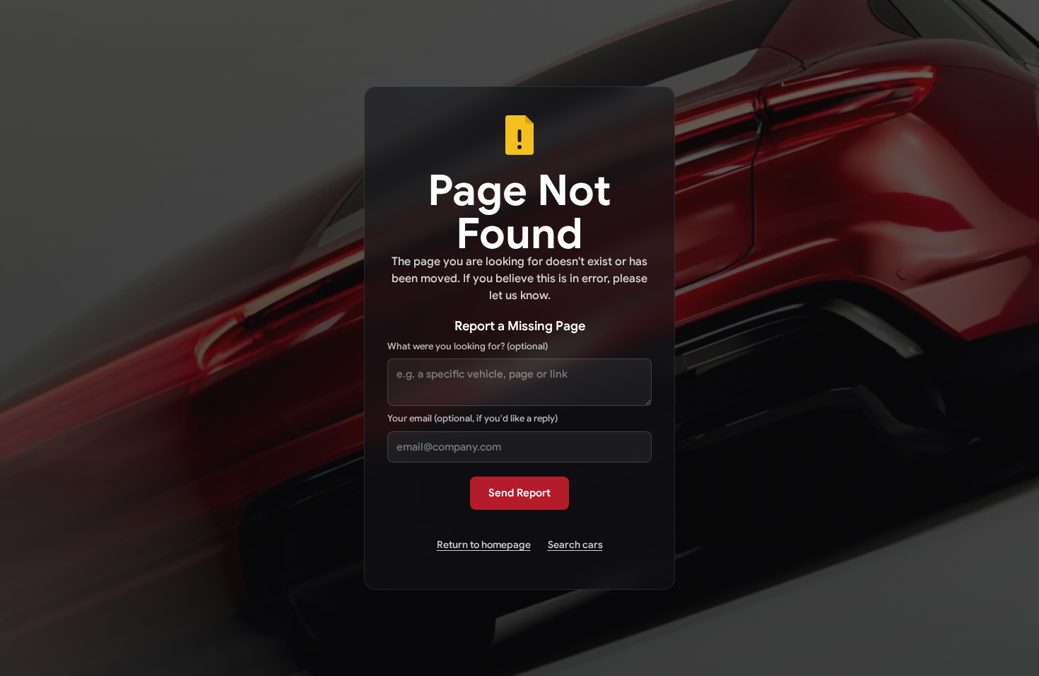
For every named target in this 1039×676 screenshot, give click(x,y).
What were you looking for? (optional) (467, 346)
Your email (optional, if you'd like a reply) (472, 418)
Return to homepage (484, 544)
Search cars (575, 544)
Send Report (519, 492)
